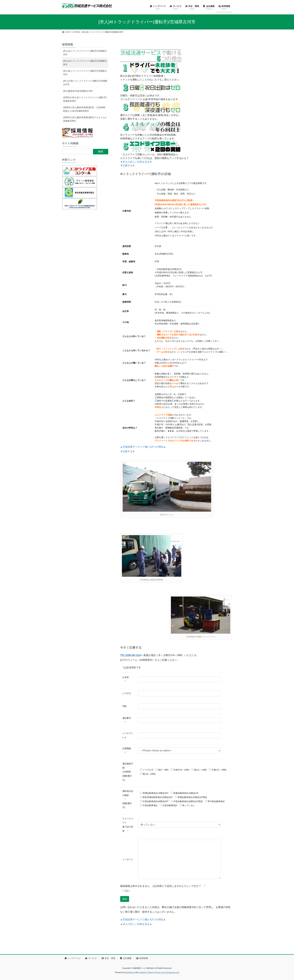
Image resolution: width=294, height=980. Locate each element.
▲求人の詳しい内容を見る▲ (136, 924)
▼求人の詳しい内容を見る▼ (136, 162)
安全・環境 (109, 958)
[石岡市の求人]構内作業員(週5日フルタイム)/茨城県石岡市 (84, 119)
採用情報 (67, 44)
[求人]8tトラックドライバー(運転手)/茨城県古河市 (85, 73)
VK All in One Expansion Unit (167, 972)
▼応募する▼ (127, 165)
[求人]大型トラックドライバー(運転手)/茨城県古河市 (85, 83)
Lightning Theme (146, 972)
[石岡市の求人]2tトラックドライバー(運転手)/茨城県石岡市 (85, 99)
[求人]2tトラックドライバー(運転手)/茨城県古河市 (85, 53)
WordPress (130, 972)
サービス (92, 958)
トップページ (74, 958)
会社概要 (127, 958)
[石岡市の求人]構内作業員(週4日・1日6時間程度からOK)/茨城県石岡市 (84, 109)
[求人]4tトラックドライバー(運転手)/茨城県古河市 (85, 63)
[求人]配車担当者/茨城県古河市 (78, 91)
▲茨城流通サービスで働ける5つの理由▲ (143, 446)
